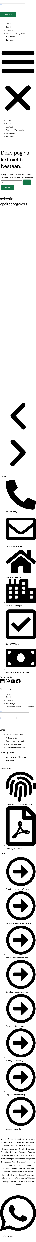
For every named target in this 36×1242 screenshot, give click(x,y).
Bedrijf (8, 27)
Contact (9, 30)
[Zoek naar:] (16, 182)
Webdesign (10, 37)
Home (8, 24)
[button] (18, 80)
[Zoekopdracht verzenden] (27, 182)
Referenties (10, 40)
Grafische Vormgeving (15, 33)
